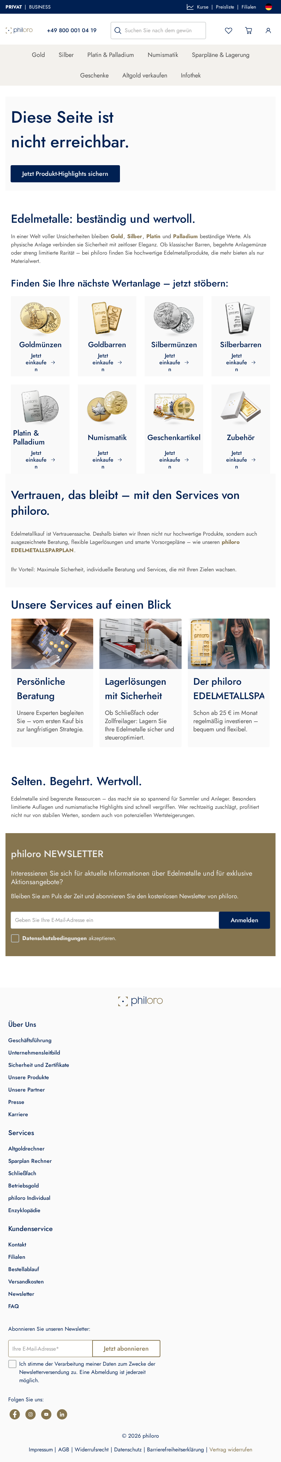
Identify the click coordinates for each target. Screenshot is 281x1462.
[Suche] (118, 30)
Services (21, 1133)
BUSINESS (40, 6)
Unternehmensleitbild (34, 1053)
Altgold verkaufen (144, 75)
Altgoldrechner (26, 1149)
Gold (38, 54)
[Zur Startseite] (19, 30)
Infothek (191, 75)
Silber (66, 54)
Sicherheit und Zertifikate (38, 1065)
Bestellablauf (23, 1269)
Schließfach (22, 1173)
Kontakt (17, 1244)
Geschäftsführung (29, 1040)
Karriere (18, 1114)
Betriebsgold (23, 1186)
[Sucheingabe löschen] (199, 30)
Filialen (249, 6)
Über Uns (22, 1025)
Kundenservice (30, 1229)
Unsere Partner (26, 1090)
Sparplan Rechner (30, 1161)
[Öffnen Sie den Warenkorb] (248, 30)
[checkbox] (15, 938)
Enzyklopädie (24, 1210)
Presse (16, 1102)
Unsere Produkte (28, 1077)
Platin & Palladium (110, 54)
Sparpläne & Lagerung (220, 54)
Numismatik (163, 54)
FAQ (13, 1306)
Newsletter (21, 1294)
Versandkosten (26, 1282)
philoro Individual (29, 1198)
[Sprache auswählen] (269, 7)
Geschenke (94, 75)
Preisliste (225, 6)
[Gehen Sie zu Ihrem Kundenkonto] (268, 30)
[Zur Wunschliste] (228, 30)
